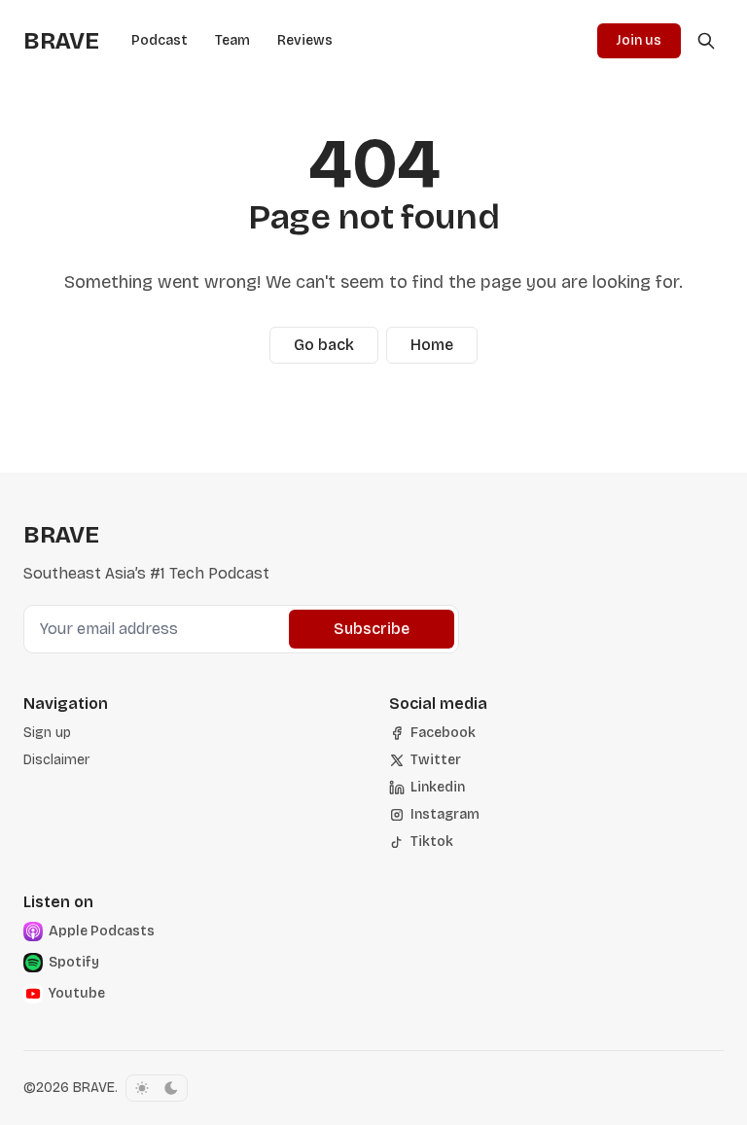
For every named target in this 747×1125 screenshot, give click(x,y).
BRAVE (94, 1087)
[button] (47, 733)
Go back (324, 344)
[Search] (706, 40)
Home (431, 344)
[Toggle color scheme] (156, 1088)
